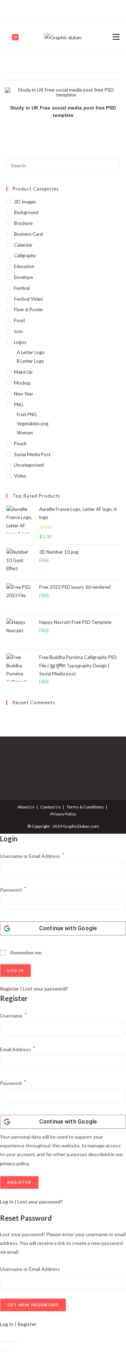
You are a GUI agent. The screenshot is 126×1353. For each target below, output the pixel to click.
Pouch (20, 443)
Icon (18, 331)
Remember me (25, 952)
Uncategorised (29, 465)
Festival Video (28, 299)
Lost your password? (45, 989)
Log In (7, 1202)
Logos (20, 342)
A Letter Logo (30, 352)
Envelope (23, 277)
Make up (23, 372)
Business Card (28, 234)
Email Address (17, 1048)
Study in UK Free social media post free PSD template (63, 111)
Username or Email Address (32, 855)
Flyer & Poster (28, 309)
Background (26, 212)
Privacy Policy (63, 814)
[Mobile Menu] (116, 37)
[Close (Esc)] (20, 1341)
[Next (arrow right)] (8, 1350)
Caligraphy (25, 255)
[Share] (14, 1341)
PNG (18, 404)
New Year (23, 393)
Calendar (23, 245)
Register (9, 989)
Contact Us (50, 806)
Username (13, 1015)
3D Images (25, 202)
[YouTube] (70, 9)
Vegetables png (32, 423)
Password (13, 889)
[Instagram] (62, 9)
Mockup (22, 383)
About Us (26, 806)
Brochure (23, 223)
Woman (25, 432)
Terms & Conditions (85, 806)
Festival (22, 288)
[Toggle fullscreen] (8, 1341)
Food (19, 320)
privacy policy (14, 1163)
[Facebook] (55, 9)
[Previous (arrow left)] (2, 1350)
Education (24, 266)
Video (20, 476)
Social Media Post (32, 454)
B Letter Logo (30, 361)
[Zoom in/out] (2, 1341)
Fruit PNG (27, 414)
